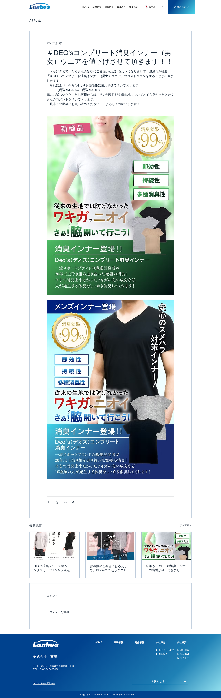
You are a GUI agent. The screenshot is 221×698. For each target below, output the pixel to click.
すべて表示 (186, 525)
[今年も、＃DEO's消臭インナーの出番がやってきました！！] (166, 546)
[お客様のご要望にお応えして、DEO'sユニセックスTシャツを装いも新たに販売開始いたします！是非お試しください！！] (111, 546)
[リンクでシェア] (73, 502)
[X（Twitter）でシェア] (56, 502)
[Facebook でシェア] (48, 502)
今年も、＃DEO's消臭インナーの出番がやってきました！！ (166, 568)
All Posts (35, 20)
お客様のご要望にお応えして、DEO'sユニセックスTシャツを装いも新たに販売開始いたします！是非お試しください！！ (110, 568)
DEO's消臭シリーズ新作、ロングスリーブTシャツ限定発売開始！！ (54, 568)
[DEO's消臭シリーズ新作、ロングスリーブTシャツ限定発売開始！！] (54, 546)
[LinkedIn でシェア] (65, 502)
